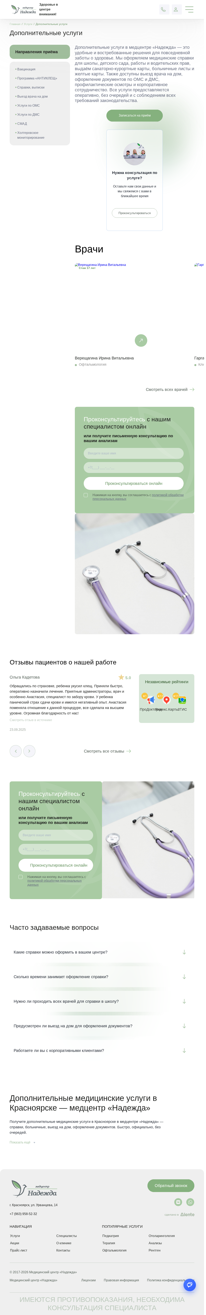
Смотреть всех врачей (166, 389)
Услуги (15, 1236)
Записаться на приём (135, 115)
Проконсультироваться (134, 213)
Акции (14, 1243)
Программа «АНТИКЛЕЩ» (37, 78)
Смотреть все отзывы (104, 751)
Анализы (155, 1243)
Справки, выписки (30, 87)
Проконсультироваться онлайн (133, 483)
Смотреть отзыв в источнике (31, 720)
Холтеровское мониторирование (30, 135)
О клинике (63, 1243)
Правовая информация (121, 1280)
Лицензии (88, 1280)
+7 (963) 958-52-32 (23, 1214)
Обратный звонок (171, 1185)
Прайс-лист (18, 1250)
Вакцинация (26, 69)
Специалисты (66, 1236)
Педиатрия (110, 1236)
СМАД (22, 123)
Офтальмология (114, 1250)
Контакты (63, 1250)
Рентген (155, 1250)
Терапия (108, 1243)
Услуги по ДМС (28, 114)
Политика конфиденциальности (170, 1280)
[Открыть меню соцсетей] (189, 1285)
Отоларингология (162, 1236)
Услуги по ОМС (28, 105)
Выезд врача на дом (32, 96)
